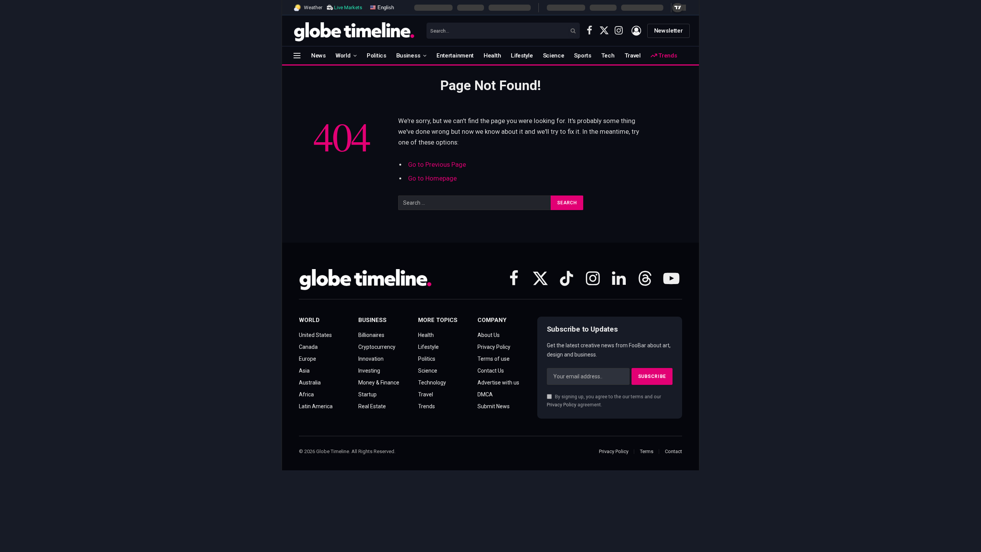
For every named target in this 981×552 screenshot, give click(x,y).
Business (408, 55)
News (318, 55)
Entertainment (455, 55)
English (385, 7)
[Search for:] (474, 203)
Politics (376, 55)
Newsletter (668, 30)
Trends (667, 55)
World (343, 55)
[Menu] (297, 55)
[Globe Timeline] (354, 30)
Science (553, 55)
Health (492, 55)
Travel (633, 55)
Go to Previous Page (437, 164)
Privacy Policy (561, 404)
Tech (608, 55)
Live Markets (348, 7)
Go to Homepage (432, 178)
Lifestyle (522, 55)
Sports (582, 55)
